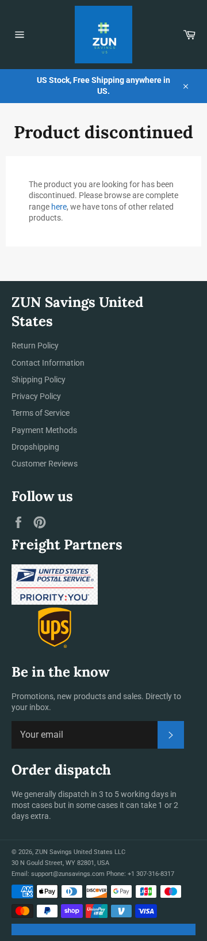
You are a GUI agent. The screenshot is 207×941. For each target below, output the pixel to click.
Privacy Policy (36, 396)
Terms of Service (41, 413)
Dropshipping (35, 446)
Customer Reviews (45, 463)
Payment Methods (44, 430)
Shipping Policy (39, 379)
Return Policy (35, 345)
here (59, 206)
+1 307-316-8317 (151, 874)
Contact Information (48, 362)
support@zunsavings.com (68, 874)
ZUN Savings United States (74, 852)
